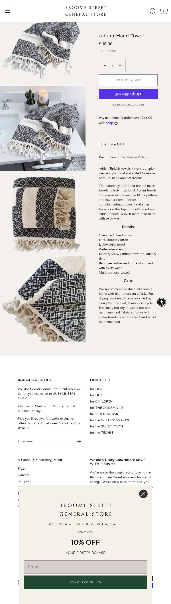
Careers (23, 475)
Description (107, 157)
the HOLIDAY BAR (104, 414)
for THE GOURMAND (106, 408)
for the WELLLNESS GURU (110, 420)
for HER (96, 395)
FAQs (22, 469)
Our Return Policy (133, 157)
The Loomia (108, 51)
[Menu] (8, 11)
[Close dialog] (143, 493)
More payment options (128, 104)
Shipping (24, 481)
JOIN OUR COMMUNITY (85, 582)
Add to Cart (128, 80)
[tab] (109, 157)
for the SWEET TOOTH (107, 426)
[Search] (153, 11)
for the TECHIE (101, 433)
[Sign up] (79, 441)
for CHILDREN (101, 401)
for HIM (96, 389)
